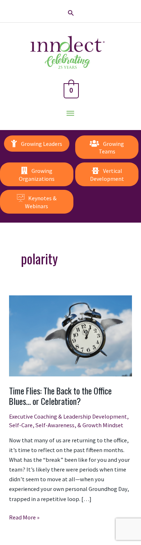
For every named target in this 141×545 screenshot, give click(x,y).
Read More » (24, 517)
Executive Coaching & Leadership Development (68, 416)
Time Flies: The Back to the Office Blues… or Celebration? (60, 395)
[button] (70, 13)
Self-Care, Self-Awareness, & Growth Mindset (66, 425)
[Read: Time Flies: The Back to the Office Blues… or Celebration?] (70, 335)
